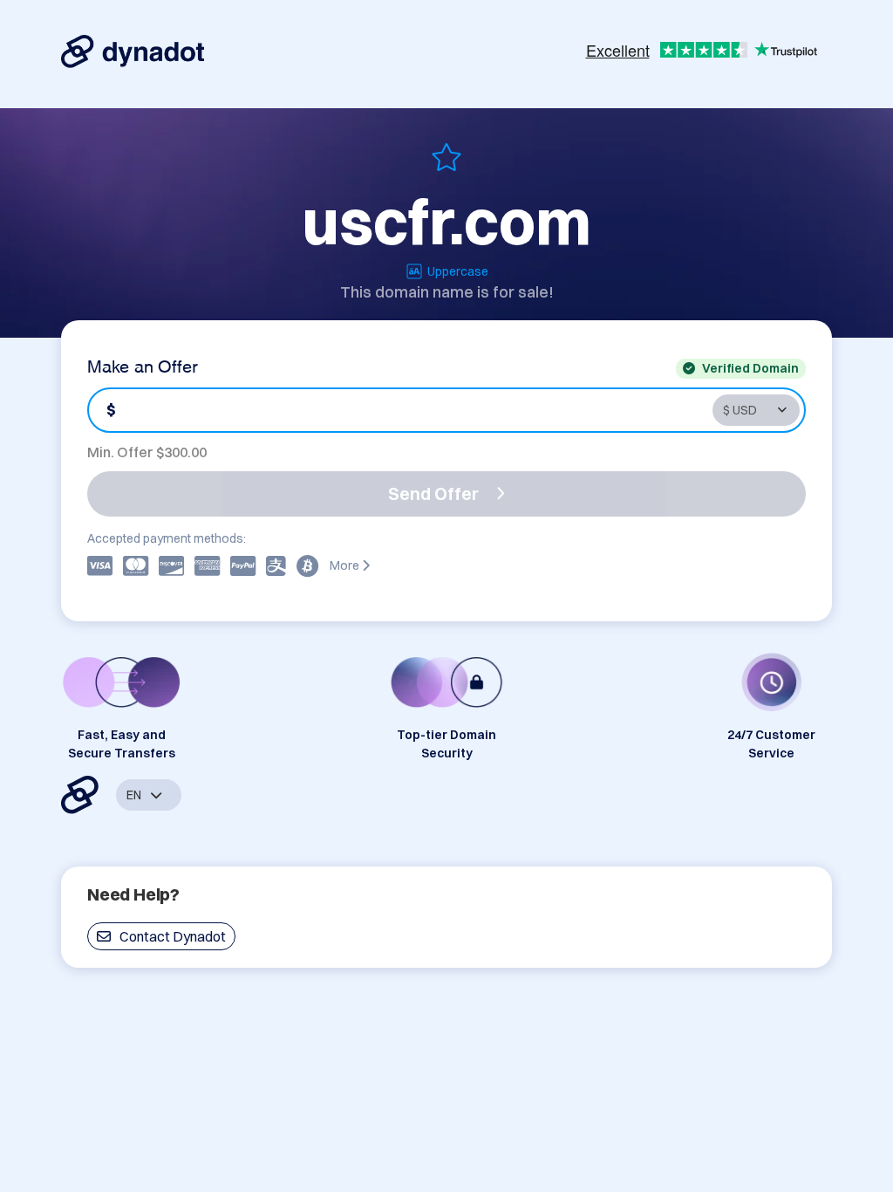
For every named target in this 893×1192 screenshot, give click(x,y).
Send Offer (433, 493)
